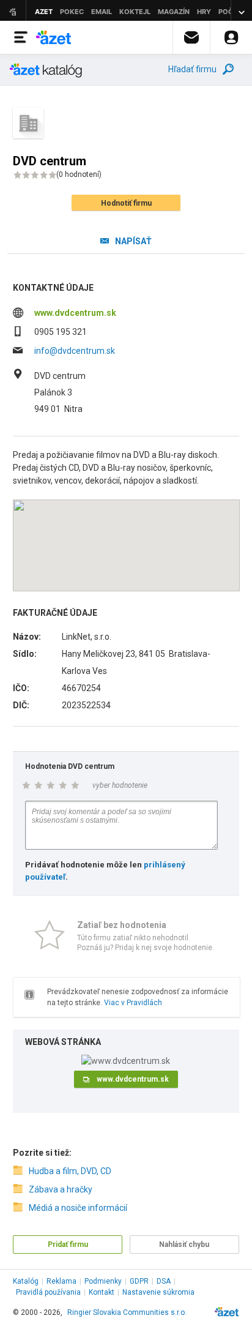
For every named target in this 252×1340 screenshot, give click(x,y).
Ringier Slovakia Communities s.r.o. (127, 1312)
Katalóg (26, 1281)
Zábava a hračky (60, 1189)
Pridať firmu (68, 1244)
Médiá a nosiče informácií (78, 1208)
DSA (164, 1281)
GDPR (139, 1281)
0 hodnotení (79, 174)
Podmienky (103, 1281)
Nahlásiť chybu (184, 1244)
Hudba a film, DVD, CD (70, 1171)
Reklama (61, 1281)
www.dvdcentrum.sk (75, 313)
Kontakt (101, 1292)
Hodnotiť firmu (126, 203)
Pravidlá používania (48, 1292)
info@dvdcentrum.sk (74, 351)
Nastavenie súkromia (158, 1292)
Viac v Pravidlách (133, 1002)
